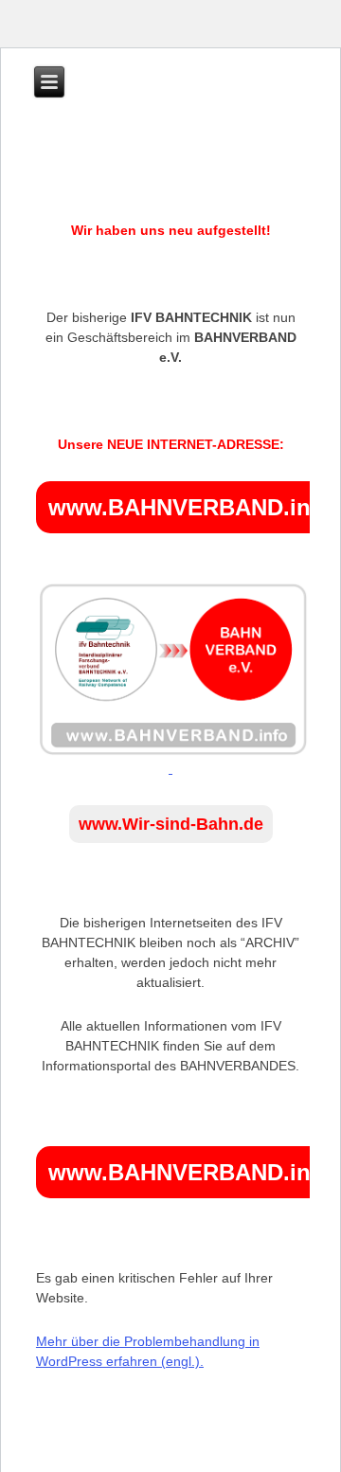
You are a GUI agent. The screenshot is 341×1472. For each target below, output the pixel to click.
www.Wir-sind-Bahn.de (171, 824)
